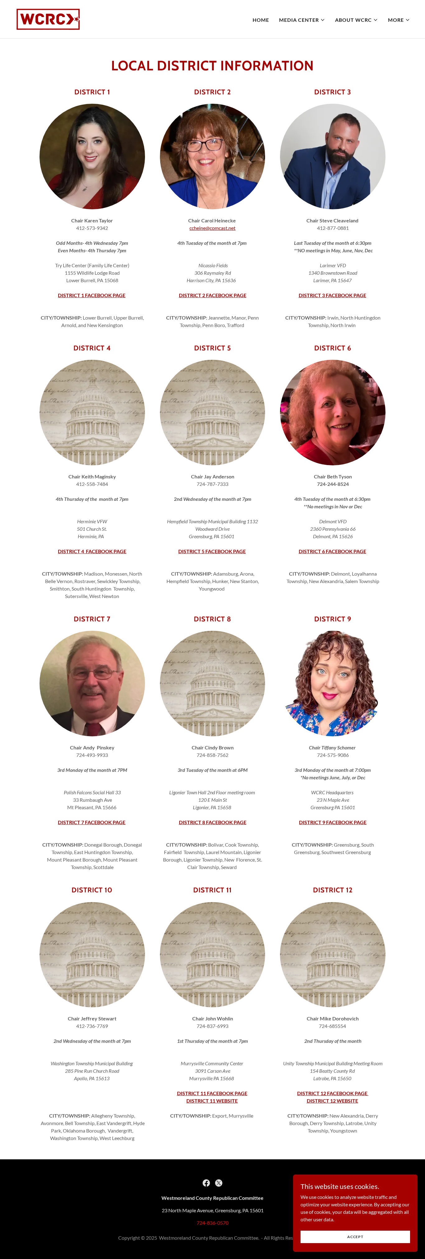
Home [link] (261, 20)
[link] (48, 18)
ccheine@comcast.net (212, 228)
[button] (302, 20)
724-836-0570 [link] (212, 1223)
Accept (355, 1236)
